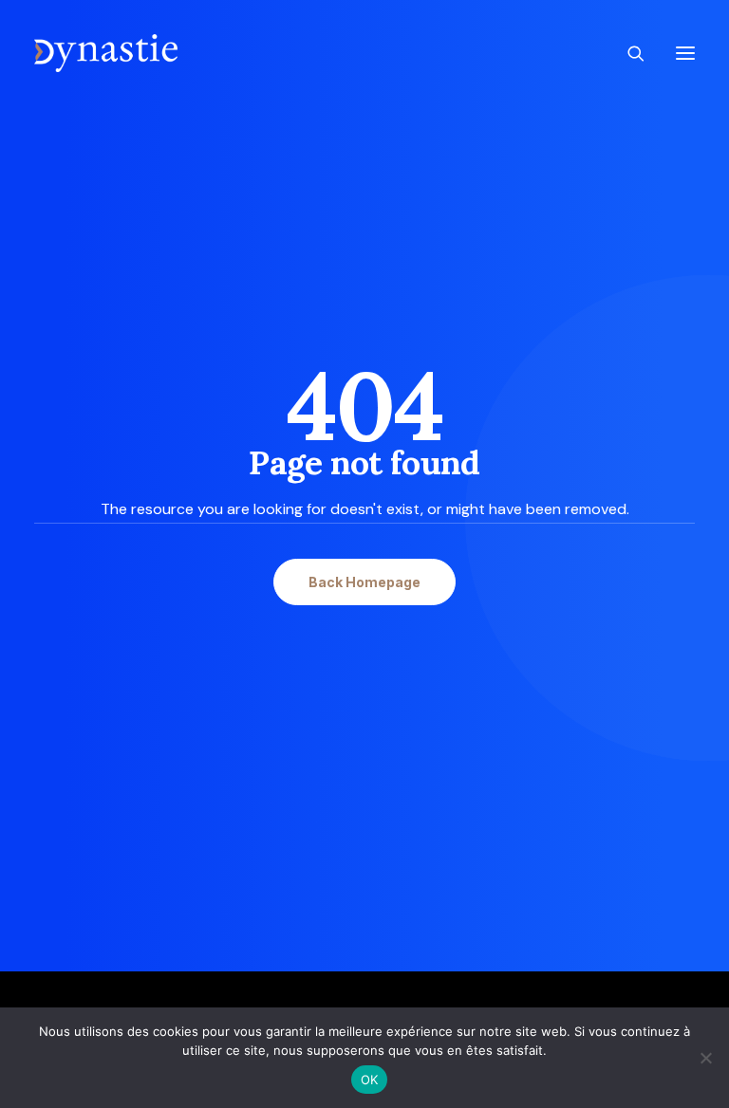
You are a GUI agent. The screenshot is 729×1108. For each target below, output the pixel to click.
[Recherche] (627, 53)
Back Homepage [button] (364, 582)
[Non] (705, 1057)
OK (370, 1079)
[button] (685, 53)
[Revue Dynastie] (106, 53)
